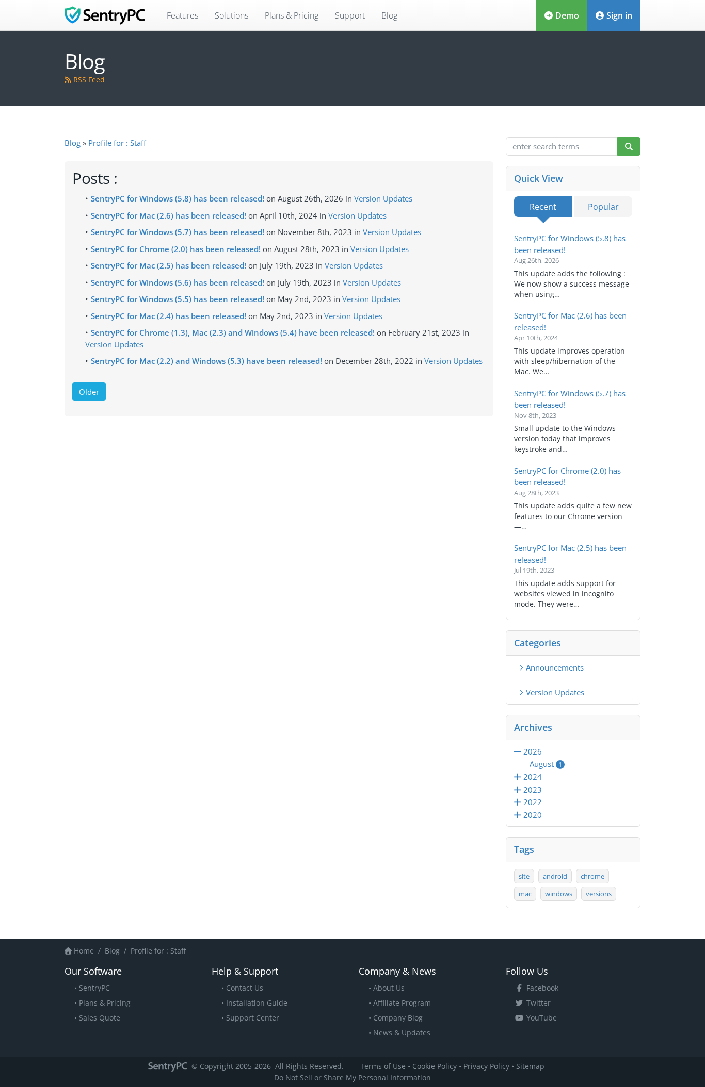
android (555, 876)
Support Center (252, 1018)
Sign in (619, 15)
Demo (567, 15)
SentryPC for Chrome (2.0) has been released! (176, 249)
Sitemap (530, 1066)
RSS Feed (89, 80)
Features (182, 15)
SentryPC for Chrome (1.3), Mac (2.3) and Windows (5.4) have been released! (233, 332)
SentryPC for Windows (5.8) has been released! (177, 198)
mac (525, 893)
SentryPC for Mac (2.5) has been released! (168, 265)
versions (599, 893)
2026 (532, 751)
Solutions (231, 15)
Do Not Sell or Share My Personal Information (352, 1077)
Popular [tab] (603, 206)
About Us (389, 988)
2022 (532, 802)
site (524, 876)
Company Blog (398, 1018)
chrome (592, 876)
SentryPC (94, 988)
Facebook (542, 988)
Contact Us (244, 988)
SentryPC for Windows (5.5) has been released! (177, 299)
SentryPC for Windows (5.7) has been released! (177, 232)
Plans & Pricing (291, 15)
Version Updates (383, 198)
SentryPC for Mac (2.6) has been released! (168, 215)
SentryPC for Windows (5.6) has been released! (177, 282)
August (546, 764)
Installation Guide (256, 1003)
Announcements (555, 667)
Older (89, 392)
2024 (532, 777)
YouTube (541, 1018)
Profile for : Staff (117, 143)
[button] (518, 751)
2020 (532, 815)
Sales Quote (99, 1018)
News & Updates (401, 1033)
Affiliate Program (402, 1003)
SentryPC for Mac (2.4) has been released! (168, 316)
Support (350, 15)
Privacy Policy (486, 1066)
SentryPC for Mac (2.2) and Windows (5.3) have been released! (206, 361)
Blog (389, 15)
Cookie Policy (434, 1066)
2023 (532, 789)
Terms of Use (383, 1066)
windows (558, 893)
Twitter (538, 1003)
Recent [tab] (543, 206)
